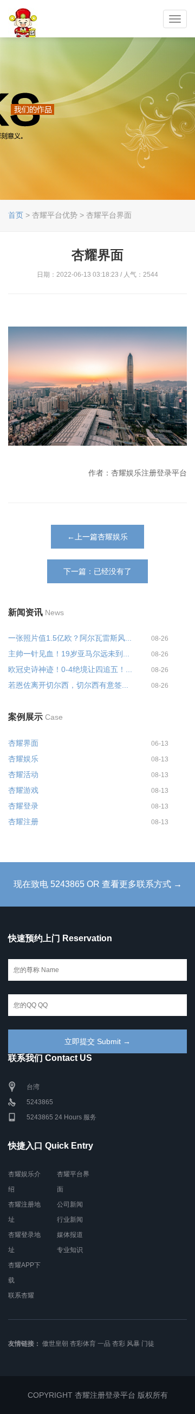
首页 (15, 215)
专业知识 (70, 1250)
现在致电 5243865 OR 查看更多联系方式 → (98, 884)
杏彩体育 (83, 1343)
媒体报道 (70, 1235)
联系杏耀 (21, 1295)
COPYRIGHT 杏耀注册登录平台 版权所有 (98, 1395)
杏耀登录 (23, 806)
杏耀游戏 (23, 790)
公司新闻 (70, 1204)
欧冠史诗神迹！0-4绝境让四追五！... (70, 669)
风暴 (133, 1343)
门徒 (147, 1343)
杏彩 (118, 1343)
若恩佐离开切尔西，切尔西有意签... (68, 685)
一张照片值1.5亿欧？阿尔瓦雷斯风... (70, 638)
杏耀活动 (23, 774)
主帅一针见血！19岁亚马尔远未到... (68, 653)
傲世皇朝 (55, 1343)
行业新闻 (70, 1219)
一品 (104, 1343)
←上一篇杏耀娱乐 (97, 536)
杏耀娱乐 (23, 758)
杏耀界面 (23, 743)
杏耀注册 (23, 821)
